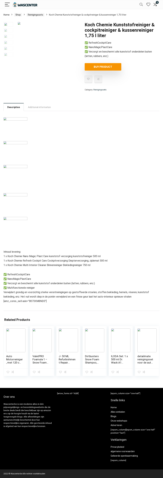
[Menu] (7, 4)
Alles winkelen (118, 412)
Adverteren (116, 425)
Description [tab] (13, 107)
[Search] (141, 4)
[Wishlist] (148, 5)
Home (7, 14)
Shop (18, 14)
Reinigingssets (35, 14)
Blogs (113, 416)
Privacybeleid (117, 447)
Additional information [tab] (39, 107)
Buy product (103, 66)
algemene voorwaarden (123, 451)
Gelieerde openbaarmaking (124, 456)
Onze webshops (119, 420)
